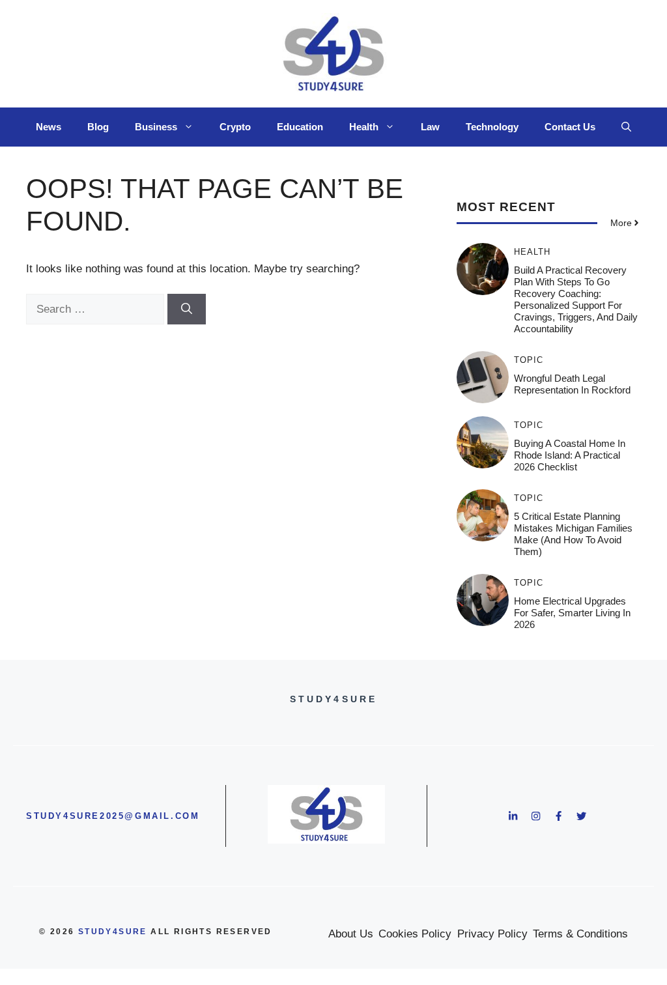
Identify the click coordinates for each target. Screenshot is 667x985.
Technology (492, 126)
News (48, 126)
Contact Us (570, 126)
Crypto (235, 126)
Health (363, 126)
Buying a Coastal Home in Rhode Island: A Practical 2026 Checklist (569, 455)
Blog (98, 126)
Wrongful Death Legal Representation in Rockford (572, 384)
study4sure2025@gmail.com (112, 816)
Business (156, 126)
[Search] (186, 309)
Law (430, 126)
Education (300, 126)
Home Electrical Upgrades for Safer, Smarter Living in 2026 (572, 612)
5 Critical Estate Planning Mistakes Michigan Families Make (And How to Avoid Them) (573, 534)
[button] (626, 127)
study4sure (112, 931)
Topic (528, 360)
